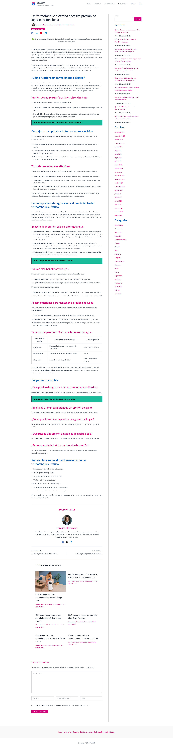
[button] (97, 3)
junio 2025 (118, 154)
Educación (118, 236)
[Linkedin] (46, 33)
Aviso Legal (67, 732)
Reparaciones (119, 276)
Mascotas (117, 265)
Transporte (118, 294)
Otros (116, 268)
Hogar (117, 250)
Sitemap (112, 732)
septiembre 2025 (120, 143)
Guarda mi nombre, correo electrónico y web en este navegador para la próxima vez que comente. (62, 705)
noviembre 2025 (120, 136)
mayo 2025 (118, 158)
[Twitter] (37, 33)
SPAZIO (41, 3)
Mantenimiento (119, 261)
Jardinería (118, 254)
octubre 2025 (119, 140)
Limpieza (117, 258)
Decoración (118, 232)
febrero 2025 (119, 168)
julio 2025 (118, 150)
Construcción (119, 229)
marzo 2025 (118, 165)
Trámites (117, 290)
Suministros (118, 283)
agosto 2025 (118, 147)
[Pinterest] (41, 33)
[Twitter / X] (67, 542)
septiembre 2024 (120, 186)
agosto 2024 (118, 190)
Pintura (117, 272)
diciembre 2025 (119, 132)
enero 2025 (118, 172)
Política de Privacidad (101, 732)
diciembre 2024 (119, 176)
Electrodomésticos (38, 29)
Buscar (116, 16)
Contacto (76, 732)
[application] (100, 3)
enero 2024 (118, 215)
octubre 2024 (119, 183)
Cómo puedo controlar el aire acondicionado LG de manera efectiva (48, 618)
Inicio (60, 732)
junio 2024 (118, 197)
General (117, 247)
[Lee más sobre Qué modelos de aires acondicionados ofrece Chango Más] (50, 581)
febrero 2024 (119, 212)
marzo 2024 (118, 208)
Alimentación (119, 225)
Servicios (117, 279)
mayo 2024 (118, 201)
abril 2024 (118, 204)
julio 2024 (118, 194)
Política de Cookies (86, 732)
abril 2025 (118, 161)
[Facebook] (32, 33)
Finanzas (117, 243)
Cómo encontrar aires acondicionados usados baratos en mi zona (50, 639)
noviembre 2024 (120, 179)
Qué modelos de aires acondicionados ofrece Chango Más (48, 598)
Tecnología (118, 286)
